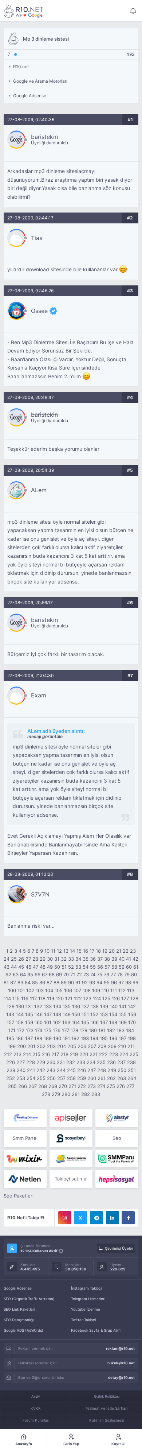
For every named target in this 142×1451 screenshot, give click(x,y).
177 (65, 1030)
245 (71, 1070)
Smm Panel (25, 1138)
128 (134, 998)
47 (35, 967)
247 (91, 1070)
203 (51, 1046)
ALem (39, 490)
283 (95, 1094)
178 (74, 1030)
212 (8, 1054)
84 (28, 982)
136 (76, 1006)
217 (55, 1054)
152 (94, 1014)
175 (47, 1030)
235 (101, 1062)
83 (20, 982)
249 (111, 1070)
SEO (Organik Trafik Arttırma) (29, 1299)
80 (134, 974)
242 (40, 1070)
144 (20, 1014)
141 (122, 1006)
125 (106, 998)
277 (130, 1086)
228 (30, 1062)
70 (66, 974)
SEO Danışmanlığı (18, 1320)
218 (64, 1054)
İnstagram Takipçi (86, 1288)
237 (121, 1062)
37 (100, 959)
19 (104, 951)
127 (125, 998)
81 (6, 982)
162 (57, 1022)
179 (83, 1030)
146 (39, 1014)
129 (11, 1006)
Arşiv (35, 1396)
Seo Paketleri (18, 1196)
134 (57, 1006)
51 (64, 967)
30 (50, 959)
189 (48, 1038)
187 (29, 1038)
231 (61, 1062)
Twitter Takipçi (83, 1320)
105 (59, 990)
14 (72, 951)
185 (10, 1038)
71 (72, 974)
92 (85, 982)
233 (80, 1062)
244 (61, 1070)
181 (102, 1030)
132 (38, 1006)
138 (95, 1006)
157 (10, 1022)
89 (64, 982)
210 (122, 1046)
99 (135, 982)
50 (57, 967)
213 (17, 1054)
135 (67, 1006)
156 (132, 1014)
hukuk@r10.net (121, 1363)
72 (79, 974)
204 (61, 1046)
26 (21, 959)
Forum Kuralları (36, 1420)
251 (132, 1070)
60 (129, 967)
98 (128, 982)
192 (75, 1038)
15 (79, 951)
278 (46, 1094)
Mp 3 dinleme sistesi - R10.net (24, 11)
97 (121, 982)
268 (42, 1086)
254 (31, 1078)
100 (12, 990)
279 (56, 1094)
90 (71, 982)
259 (81, 1078)
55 (93, 967)
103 (40, 990)
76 (106, 974)
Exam (38, 695)
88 (56, 982)
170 (132, 1022)
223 (113, 1054)
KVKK (36, 1408)
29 (43, 959)
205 (71, 1046)
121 (68, 998)
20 (112, 951)
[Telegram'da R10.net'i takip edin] (96, 1217)
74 (92, 974)
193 (85, 1038)
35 (85, 959)
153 (104, 1014)
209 (112, 1046)
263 (121, 1078)
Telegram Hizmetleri (88, 1299)
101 (21, 990)
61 (135, 967)
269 (52, 1086)
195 (104, 1038)
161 (47, 1022)
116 (24, 998)
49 (50, 967)
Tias (36, 238)
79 (127, 974)
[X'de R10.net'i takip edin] (80, 1217)
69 (59, 974)
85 (35, 982)
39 (114, 959)
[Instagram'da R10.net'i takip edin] (64, 1217)
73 (86, 974)
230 (51, 1062)
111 (113, 990)
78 (120, 974)
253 (20, 1078)
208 (102, 1046)
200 (21, 1046)
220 (83, 1054)
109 (96, 990)
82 (13, 982)
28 (35, 959)
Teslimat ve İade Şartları (106, 1408)
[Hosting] (25, 1118)
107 (77, 990)
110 (105, 990)
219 (74, 1054)
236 (111, 1062)
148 (57, 1014)
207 (92, 1046)
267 (32, 1086)
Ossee (39, 310)
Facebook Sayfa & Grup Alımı (96, 1330)
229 (40, 1062)
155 (123, 1014)
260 (91, 1078)
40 (122, 959)
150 (76, 1014)
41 (128, 959)
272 (82, 1086)
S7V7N (40, 894)
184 (130, 1030)
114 (7, 998)
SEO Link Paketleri (19, 1309)
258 (71, 1078)
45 (21, 967)
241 (31, 1070)
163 (66, 1022)
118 (42, 998)
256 (51, 1078)
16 (85, 951)
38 (107, 959)
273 (91, 1086)
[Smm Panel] (71, 1118)
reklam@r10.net (120, 1348)
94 (99, 982)
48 (43, 967)
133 (48, 1006)
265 (12, 1086)
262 (111, 1078)
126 (116, 998)
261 (102, 1078)
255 (41, 1078)
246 (81, 1070)
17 (92, 951)
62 (8, 974)
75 (99, 974)
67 (44, 974)
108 (87, 990)
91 (77, 982)
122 (78, 998)
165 (85, 1022)
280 (66, 1094)
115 (16, 998)
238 (131, 1062)
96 (114, 982)
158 (20, 1022)
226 (10, 1062)
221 (94, 1054)
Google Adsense (18, 1288)
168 (113, 1022)
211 (131, 1046)
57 (107, 967)
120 (60, 998)
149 (67, 1014)
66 (37, 974)
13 (65, 951)
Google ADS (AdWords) (23, 1330)
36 (93, 959)
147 (48, 1014)
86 (42, 982)
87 (49, 982)
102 (30, 990)
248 (101, 1070)
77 (113, 974)
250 (122, 1070)
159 (29, 1022)
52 (71, 967)
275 (111, 1086)
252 (10, 1078)
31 (56, 959)
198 (132, 1038)
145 (29, 1014)
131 (29, 1006)
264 (131, 1078)
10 (47, 951)
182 (111, 1030)
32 (64, 959)
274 (101, 1086)
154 (113, 1014)
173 (29, 1030)
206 (82, 1046)
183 (121, 1030)
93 (92, 982)
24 (6, 959)
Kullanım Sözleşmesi (106, 1420)
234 (91, 1062)
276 (121, 1086)
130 (20, 1006)
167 (104, 1022)
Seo (117, 1138)
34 (78, 959)
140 (114, 1006)
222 (103, 1054)
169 (123, 1022)
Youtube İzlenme (85, 1309)
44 (14, 967)
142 (132, 1006)
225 (134, 1054)
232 (70, 1062)
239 (11, 1070)
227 (20, 1062)
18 (98, 951)
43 (6, 967)
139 (104, 1006)
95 (107, 982)
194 (94, 1038)
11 (53, 951)
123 (87, 998)
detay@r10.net (121, 1377)
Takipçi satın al (71, 1179)
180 (93, 1030)
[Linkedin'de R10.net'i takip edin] (112, 1217)
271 (72, 1086)
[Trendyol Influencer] (25, 1158)
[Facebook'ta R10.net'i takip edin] (128, 1217)
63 (16, 974)
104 (49, 990)
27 (28, 959)
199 (12, 1046)
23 (133, 951)
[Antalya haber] (71, 1158)
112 (122, 990)
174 (38, 1030)
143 (10, 1014)
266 (22, 1086)
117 (33, 998)
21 (118, 951)
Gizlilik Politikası (106, 1396)
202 (41, 1046)
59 (122, 967)
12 (59, 951)
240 (21, 1070)
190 (57, 1038)
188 (38, 1038)
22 (126, 951)
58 (114, 967)
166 (95, 1022)
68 (52, 974)
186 (20, 1038)
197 (122, 1038)
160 (39, 1022)
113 (130, 990)
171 (11, 1030)
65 (30, 974)
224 (123, 1054)
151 (85, 1014)
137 (85, 1006)
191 (66, 1038)
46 (28, 967)
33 (71, 959)
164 (76, 1022)
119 (50, 998)
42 (135, 959)
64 (23, 974)
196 (113, 1038)
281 (76, 1094)
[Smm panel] (116, 1158)
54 (85, 967)
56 (100, 967)
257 (61, 1078)
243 (51, 1070)
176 (56, 1030)
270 (63, 1086)
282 (85, 1094)
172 (20, 1030)
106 (68, 990)
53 (78, 967)
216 (46, 1054)
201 (31, 1046)
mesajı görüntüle (45, 736)
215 (36, 1054)
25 (14, 959)
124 (97, 998)
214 (27, 1054)
